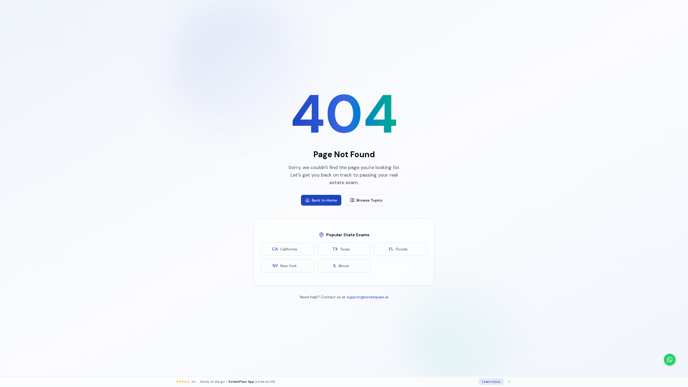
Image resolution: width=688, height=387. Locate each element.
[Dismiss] (509, 381)
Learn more (491, 381)
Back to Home (324, 200)
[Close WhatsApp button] (680, 359)
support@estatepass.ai (367, 297)
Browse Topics (369, 200)
